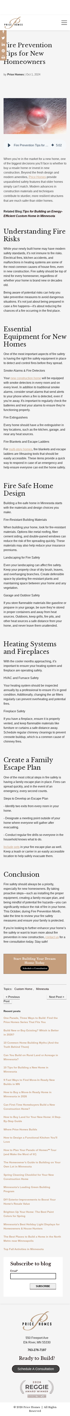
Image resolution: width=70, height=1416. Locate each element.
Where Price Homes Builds (20, 1129)
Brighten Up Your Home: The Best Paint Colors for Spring (29, 1214)
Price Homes (15, 74)
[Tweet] (3, 38)
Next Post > (56, 996)
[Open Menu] (64, 23)
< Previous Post (12, 999)
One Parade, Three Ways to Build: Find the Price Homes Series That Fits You (31, 1020)
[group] (35, 145)
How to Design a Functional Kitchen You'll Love (30, 1139)
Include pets (12, 847)
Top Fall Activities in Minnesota (24, 1249)
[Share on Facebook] (3, 31)
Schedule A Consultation (36, 1369)
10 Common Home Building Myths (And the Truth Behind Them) (31, 1044)
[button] (9, 145)
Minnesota (42, 989)
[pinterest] (3, 51)
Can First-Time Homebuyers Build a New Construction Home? (29, 1106)
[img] (52, 145)
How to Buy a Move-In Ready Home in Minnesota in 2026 (28, 1094)
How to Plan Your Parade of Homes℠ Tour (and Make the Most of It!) (30, 1152)
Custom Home (23, 989)
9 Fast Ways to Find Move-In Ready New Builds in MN (29, 1082)
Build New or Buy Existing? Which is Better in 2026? (31, 1032)
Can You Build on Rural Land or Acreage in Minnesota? (31, 1057)
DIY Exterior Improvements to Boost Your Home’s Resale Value (30, 1201)
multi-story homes (20, 449)
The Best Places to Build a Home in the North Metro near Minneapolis (32, 1238)
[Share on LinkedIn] (3, 44)
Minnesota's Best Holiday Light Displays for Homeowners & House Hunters (32, 1226)
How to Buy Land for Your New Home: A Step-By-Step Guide (32, 1119)
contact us (52, 937)
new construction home (25, 378)
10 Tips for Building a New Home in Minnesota (26, 1069)
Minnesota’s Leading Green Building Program (27, 1189)
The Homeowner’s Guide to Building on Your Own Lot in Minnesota (32, 1164)
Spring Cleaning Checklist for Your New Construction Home (29, 1176)
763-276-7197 (37, 1350)
